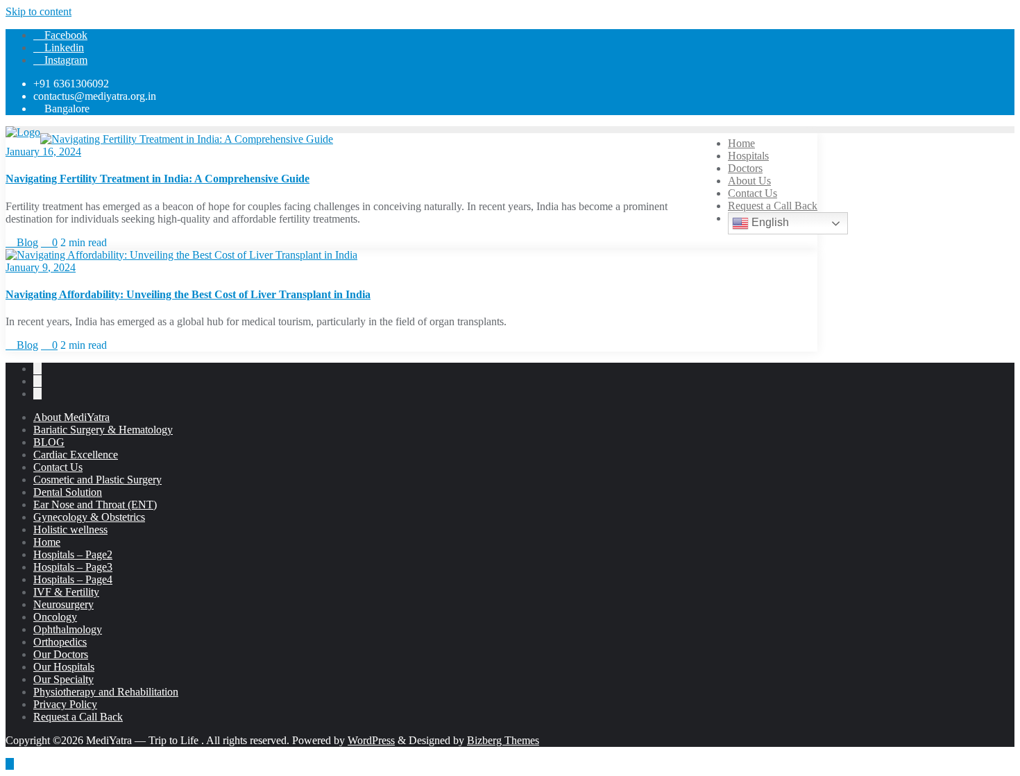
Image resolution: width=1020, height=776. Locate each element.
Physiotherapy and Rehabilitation (105, 692)
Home (46, 542)
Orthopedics (60, 642)
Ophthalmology (67, 629)
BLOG (49, 442)
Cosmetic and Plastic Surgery (97, 479)
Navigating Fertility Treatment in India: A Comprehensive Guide (157, 178)
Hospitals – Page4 (72, 579)
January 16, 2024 (43, 151)
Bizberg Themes (503, 740)
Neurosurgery (63, 604)
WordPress (371, 740)
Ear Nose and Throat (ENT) (95, 504)
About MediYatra (71, 417)
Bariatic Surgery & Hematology (103, 430)
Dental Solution (67, 492)
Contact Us (58, 467)
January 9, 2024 (41, 267)
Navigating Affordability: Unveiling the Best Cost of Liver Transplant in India (188, 294)
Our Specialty (63, 679)
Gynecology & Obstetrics (89, 517)
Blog (26, 242)
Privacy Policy (65, 704)
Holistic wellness (70, 529)
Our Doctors (60, 654)
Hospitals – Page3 (72, 567)
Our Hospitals (63, 667)
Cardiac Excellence (75, 454)
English (769, 222)
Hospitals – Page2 (72, 554)
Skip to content (38, 11)
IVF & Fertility (66, 592)
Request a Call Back (78, 717)
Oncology (55, 617)
